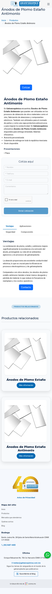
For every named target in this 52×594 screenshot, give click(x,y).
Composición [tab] (27, 232)
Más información (26, 385)
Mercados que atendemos (11, 517)
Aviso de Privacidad (26, 497)
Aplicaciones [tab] (25, 226)
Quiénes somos (7, 522)
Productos (13, 20)
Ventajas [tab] (10, 226)
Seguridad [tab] (10, 232)
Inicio (3, 20)
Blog (3, 526)
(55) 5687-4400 (9, 545)
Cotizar (26, 87)
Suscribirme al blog (27, 574)
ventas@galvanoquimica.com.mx (27, 563)
